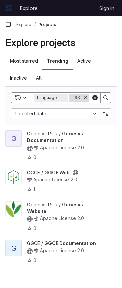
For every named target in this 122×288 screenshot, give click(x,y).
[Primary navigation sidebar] (8, 24)
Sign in (106, 8)
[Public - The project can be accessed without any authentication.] (30, 148)
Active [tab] (84, 61)
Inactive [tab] (18, 78)
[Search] (105, 97)
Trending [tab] (57, 61)
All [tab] (39, 78)
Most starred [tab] (24, 61)
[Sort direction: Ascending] (105, 113)
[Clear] (95, 98)
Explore (29, 8)
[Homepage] (9, 8)
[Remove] (85, 98)
